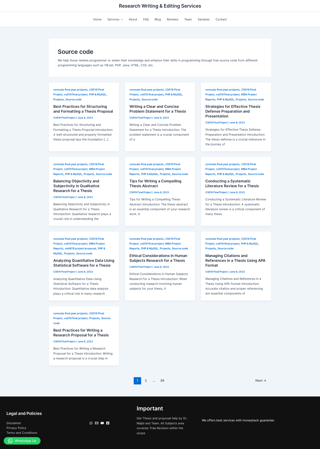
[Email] (96, 423)
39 (162, 380)
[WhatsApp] (91, 423)
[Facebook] (107, 423)
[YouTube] (102, 423)
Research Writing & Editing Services (160, 6)
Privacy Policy (16, 428)
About (133, 19)
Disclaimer (13, 423)
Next (260, 380)
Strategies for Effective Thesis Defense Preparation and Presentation (232, 111)
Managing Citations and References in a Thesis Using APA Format (235, 260)
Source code (73, 99)
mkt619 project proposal (80, 248)
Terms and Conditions (21, 433)
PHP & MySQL (97, 94)
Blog (158, 19)
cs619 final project (75, 94)
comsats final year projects (70, 89)
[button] (121, 19)
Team (188, 19)
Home (97, 19)
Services (113, 19)
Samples (204, 19)
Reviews (172, 19)
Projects (58, 99)
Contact (221, 19)
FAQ (146, 19)
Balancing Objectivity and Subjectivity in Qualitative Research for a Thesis (76, 186)
